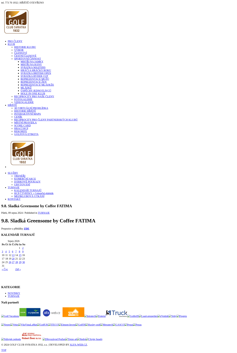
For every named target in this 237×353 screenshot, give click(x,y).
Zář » (18, 269)
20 (13, 258)
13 (13, 255)
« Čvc (5, 269)
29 (20, 262)
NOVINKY (14, 293)
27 (13, 262)
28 (16, 262)
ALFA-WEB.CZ (78, 344)
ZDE (26, 228)
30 (23, 262)
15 (20, 255)
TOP (3, 350)
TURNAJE (44, 212)
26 (10, 262)
